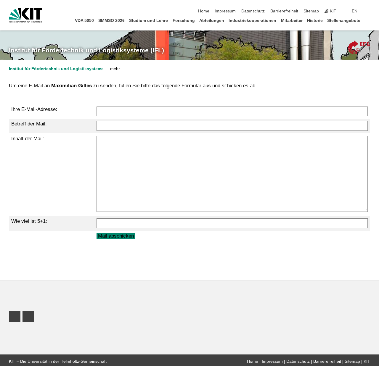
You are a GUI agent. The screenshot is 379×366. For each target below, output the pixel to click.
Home (203, 11)
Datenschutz (253, 11)
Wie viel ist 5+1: (29, 221)
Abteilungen (211, 20)
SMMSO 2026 (111, 20)
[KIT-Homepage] (25, 15)
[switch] (368, 11)
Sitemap (311, 11)
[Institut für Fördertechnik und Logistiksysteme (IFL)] (359, 47)
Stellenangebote (343, 20)
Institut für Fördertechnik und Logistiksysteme (56, 69)
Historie (315, 20)
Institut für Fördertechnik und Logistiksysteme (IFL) (86, 50)
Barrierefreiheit (284, 11)
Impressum (225, 11)
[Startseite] (368, 20)
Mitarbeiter (292, 20)
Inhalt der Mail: (27, 138)
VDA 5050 (84, 20)
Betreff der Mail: (29, 124)
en (354, 11)
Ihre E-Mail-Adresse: (34, 109)
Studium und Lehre (148, 20)
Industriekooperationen (252, 20)
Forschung (184, 20)
